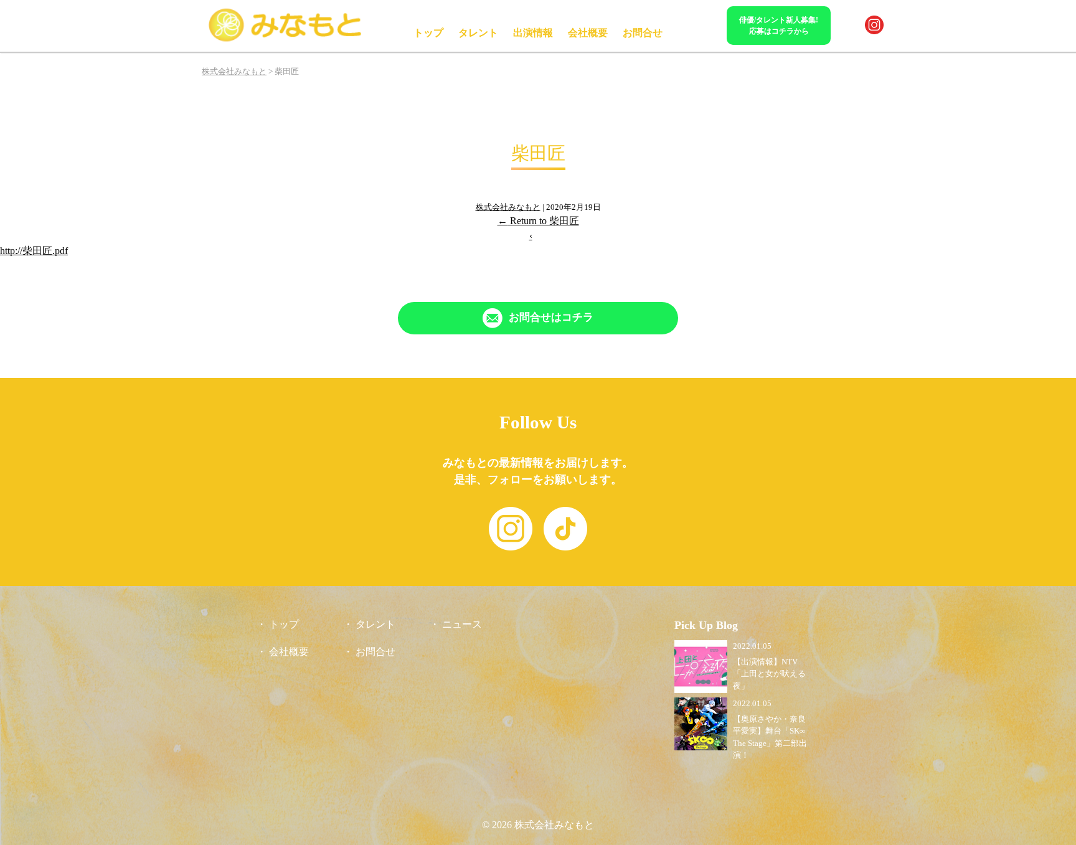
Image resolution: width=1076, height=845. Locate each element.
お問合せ (643, 32)
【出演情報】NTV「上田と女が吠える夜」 (769, 674)
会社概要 (588, 32)
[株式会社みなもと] (285, 39)
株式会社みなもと (508, 207)
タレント (478, 32)
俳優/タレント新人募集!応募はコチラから (778, 25)
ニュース (462, 624)
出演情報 (533, 32)
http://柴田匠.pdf (34, 250)
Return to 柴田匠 (538, 220)
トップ (428, 32)
